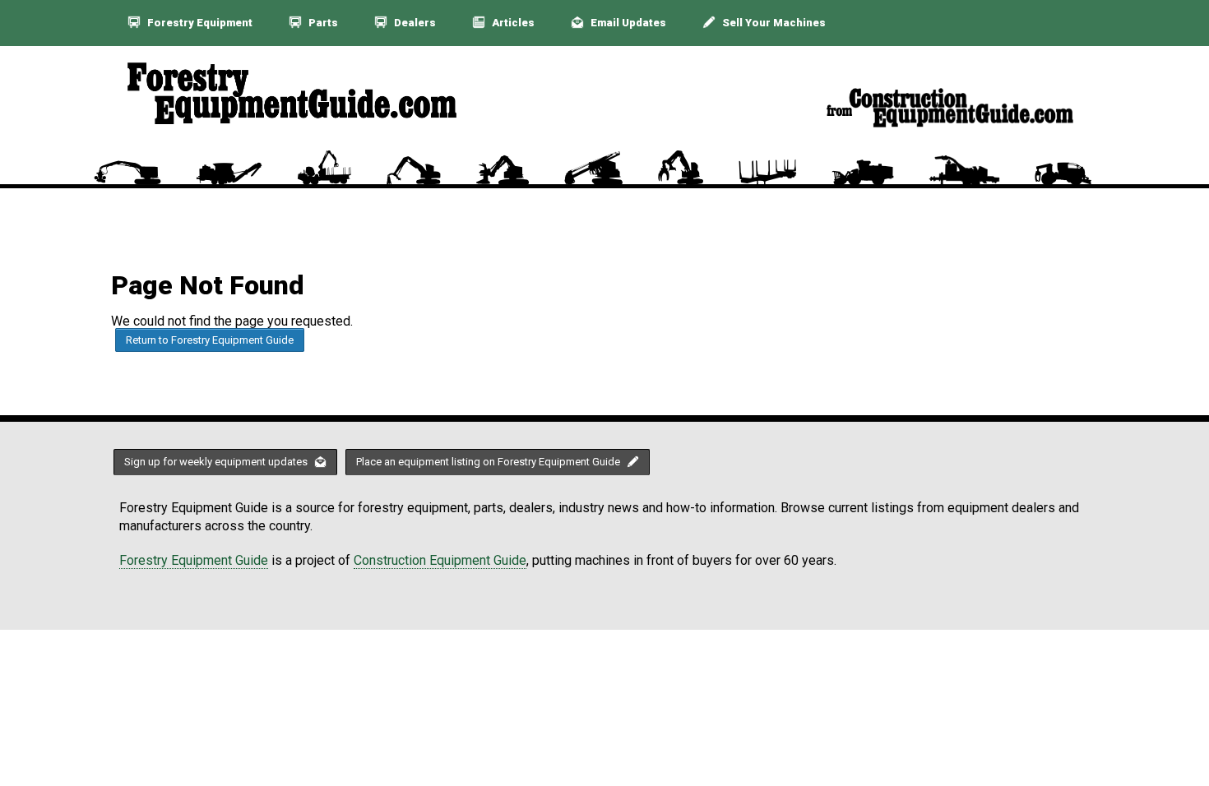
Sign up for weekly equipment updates (217, 461)
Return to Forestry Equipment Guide (210, 340)
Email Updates (627, 22)
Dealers (413, 22)
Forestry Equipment (198, 22)
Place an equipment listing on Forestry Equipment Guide (489, 461)
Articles (512, 22)
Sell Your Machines (773, 22)
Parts (322, 22)
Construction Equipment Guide (440, 560)
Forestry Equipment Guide (193, 560)
